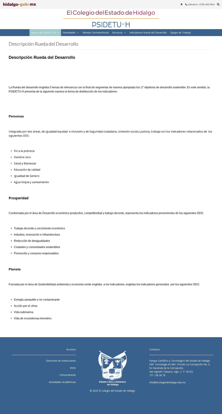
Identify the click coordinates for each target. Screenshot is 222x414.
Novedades (69, 32)
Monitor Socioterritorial (96, 32)
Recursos (117, 32)
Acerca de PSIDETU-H (43, 32)
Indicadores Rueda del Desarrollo (148, 32)
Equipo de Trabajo (180, 32)
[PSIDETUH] (111, 18)
